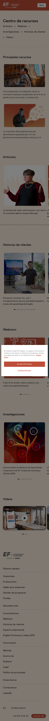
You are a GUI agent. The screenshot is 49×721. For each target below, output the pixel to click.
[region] (24, 360)
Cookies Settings (24, 370)
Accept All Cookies (24, 364)
